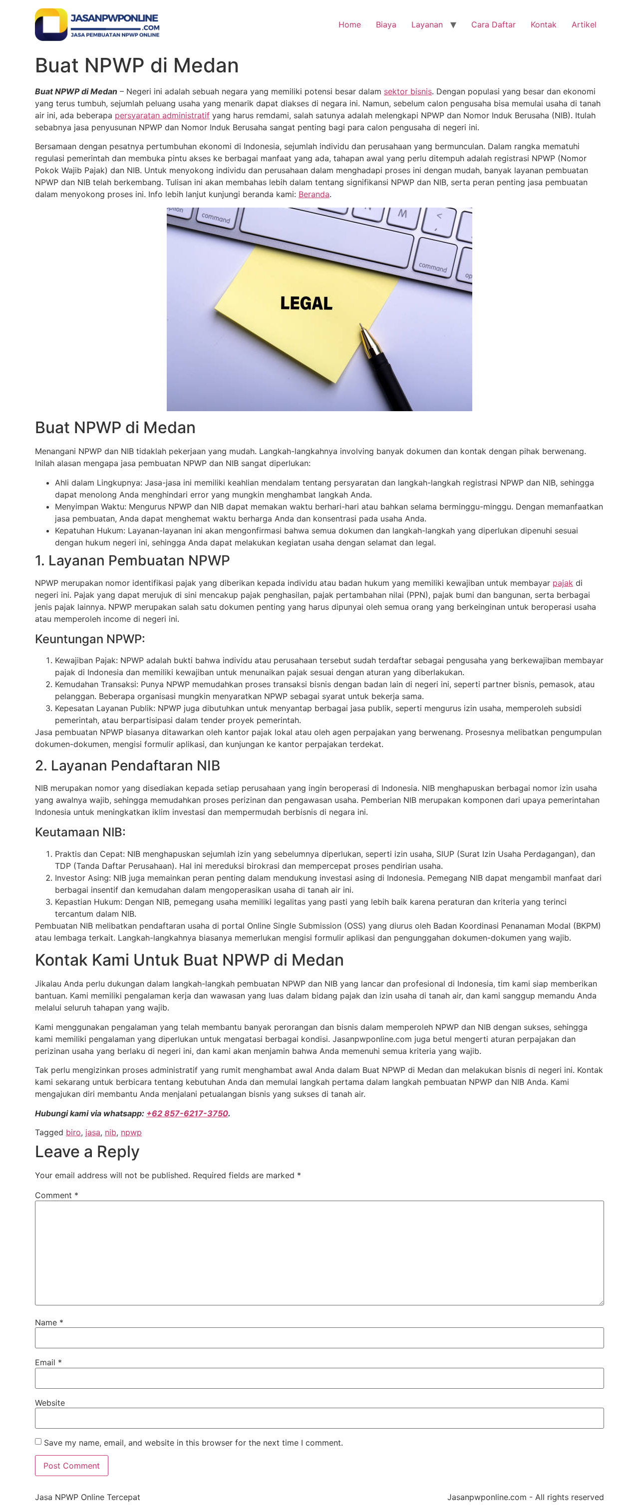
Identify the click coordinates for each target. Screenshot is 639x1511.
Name (49, 1322)
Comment (56, 1195)
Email (48, 1362)
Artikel (584, 24)
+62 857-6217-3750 (187, 1113)
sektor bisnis (408, 91)
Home (349, 24)
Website (50, 1403)
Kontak (544, 24)
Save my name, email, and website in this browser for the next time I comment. (193, 1443)
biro (73, 1132)
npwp (131, 1132)
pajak (563, 583)
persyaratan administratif (162, 115)
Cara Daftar (493, 24)
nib (110, 1132)
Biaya (386, 24)
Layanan (427, 24)
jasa (92, 1132)
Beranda (314, 194)
